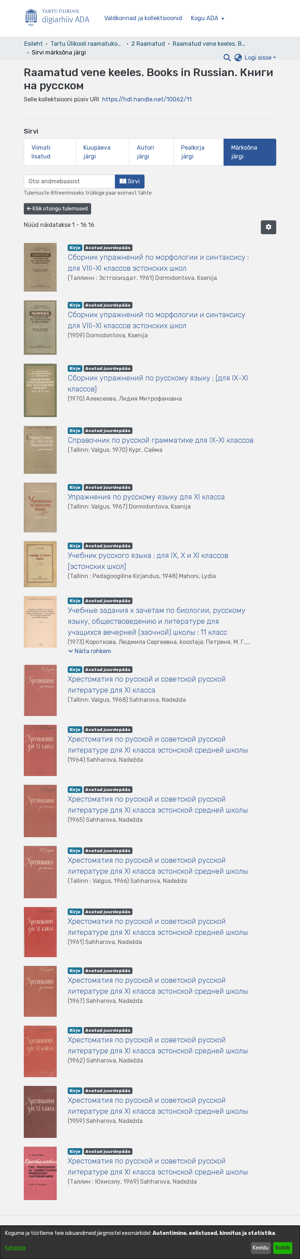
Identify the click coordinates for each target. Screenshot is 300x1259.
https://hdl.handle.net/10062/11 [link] (147, 99)
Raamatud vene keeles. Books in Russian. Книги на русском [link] (209, 43)
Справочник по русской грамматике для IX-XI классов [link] (161, 440)
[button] (227, 57)
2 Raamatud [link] (148, 43)
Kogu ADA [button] (204, 18)
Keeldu (261, 1248)
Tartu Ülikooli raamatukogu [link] (87, 43)
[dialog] (150, 1242)
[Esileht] (60, 18)
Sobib (282, 1248)
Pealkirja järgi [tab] (193, 152)
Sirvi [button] (133, 181)
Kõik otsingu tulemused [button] (59, 209)
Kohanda (15, 1248)
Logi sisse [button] (259, 57)
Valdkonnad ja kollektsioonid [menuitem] (143, 18)
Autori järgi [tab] (145, 152)
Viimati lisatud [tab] (40, 152)
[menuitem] (207, 18)
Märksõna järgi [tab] (244, 152)
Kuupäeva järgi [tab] (96, 152)
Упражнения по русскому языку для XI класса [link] (146, 496)
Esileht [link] (33, 43)
